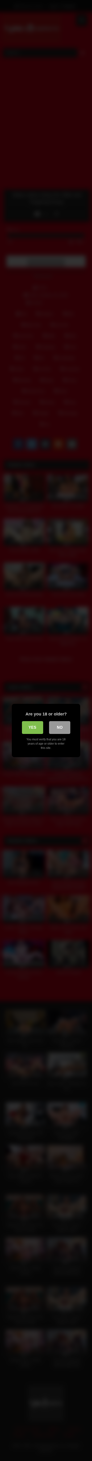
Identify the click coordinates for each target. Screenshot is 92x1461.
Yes (32, 727)
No (60, 727)
